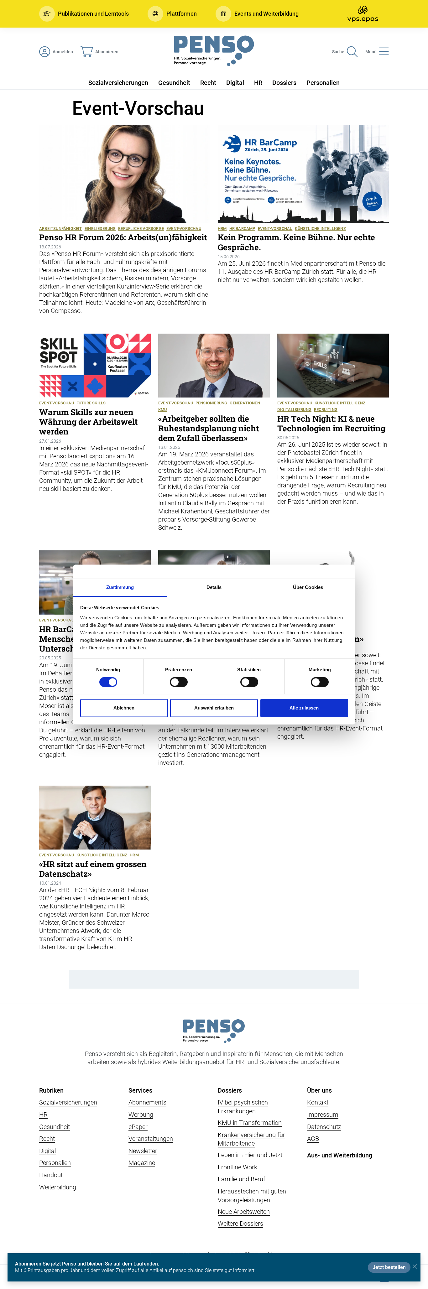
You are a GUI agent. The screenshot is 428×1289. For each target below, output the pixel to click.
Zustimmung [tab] (120, 587)
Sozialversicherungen (118, 82)
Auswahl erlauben (214, 708)
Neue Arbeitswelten (244, 1211)
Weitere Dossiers (240, 1223)
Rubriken (51, 1090)
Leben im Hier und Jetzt (250, 1155)
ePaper (138, 1126)
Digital (235, 82)
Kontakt (317, 1102)
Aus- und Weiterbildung (339, 1155)
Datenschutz (324, 1126)
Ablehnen (123, 708)
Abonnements (147, 1102)
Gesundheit (174, 82)
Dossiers (284, 82)
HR (258, 82)
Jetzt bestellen (389, 1267)
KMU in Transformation (250, 1122)
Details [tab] (214, 587)
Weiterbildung (57, 1187)
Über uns (319, 1090)
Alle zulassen (304, 708)
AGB (313, 1138)
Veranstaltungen (150, 1138)
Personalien (323, 82)
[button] (84, 14)
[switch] (179, 682)
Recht (208, 82)
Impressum (322, 1114)
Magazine (141, 1163)
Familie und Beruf (241, 1179)
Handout (51, 1175)
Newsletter (142, 1151)
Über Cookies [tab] (308, 587)
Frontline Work (237, 1167)
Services (140, 1090)
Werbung (140, 1114)
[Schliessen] (414, 1266)
